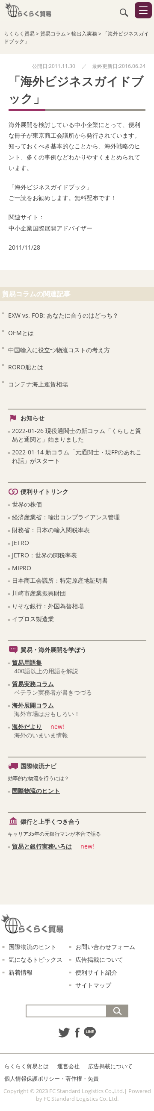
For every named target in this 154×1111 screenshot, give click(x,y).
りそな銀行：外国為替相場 (48, 606)
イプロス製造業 (33, 619)
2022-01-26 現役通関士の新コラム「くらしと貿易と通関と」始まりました (76, 435)
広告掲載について (99, 959)
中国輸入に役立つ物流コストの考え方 (59, 350)
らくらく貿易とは (26, 1066)
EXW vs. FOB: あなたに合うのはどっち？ (63, 315)
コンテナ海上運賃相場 (38, 384)
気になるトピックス (35, 959)
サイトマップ (93, 985)
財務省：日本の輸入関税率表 (51, 530)
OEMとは (21, 333)
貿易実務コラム (33, 684)
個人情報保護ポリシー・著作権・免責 (51, 1078)
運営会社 (68, 1066)
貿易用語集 (27, 662)
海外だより (27, 726)
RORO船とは (25, 367)
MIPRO (21, 568)
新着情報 (21, 972)
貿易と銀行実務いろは (42, 846)
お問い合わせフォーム (105, 947)
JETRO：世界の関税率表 (44, 555)
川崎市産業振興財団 (39, 593)
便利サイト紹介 (96, 972)
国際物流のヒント (36, 791)
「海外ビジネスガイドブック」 (50, 187)
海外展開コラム (33, 705)
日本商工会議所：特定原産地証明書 (60, 580)
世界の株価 (27, 504)
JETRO (20, 543)
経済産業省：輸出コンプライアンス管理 (66, 517)
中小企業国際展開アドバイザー (50, 228)
